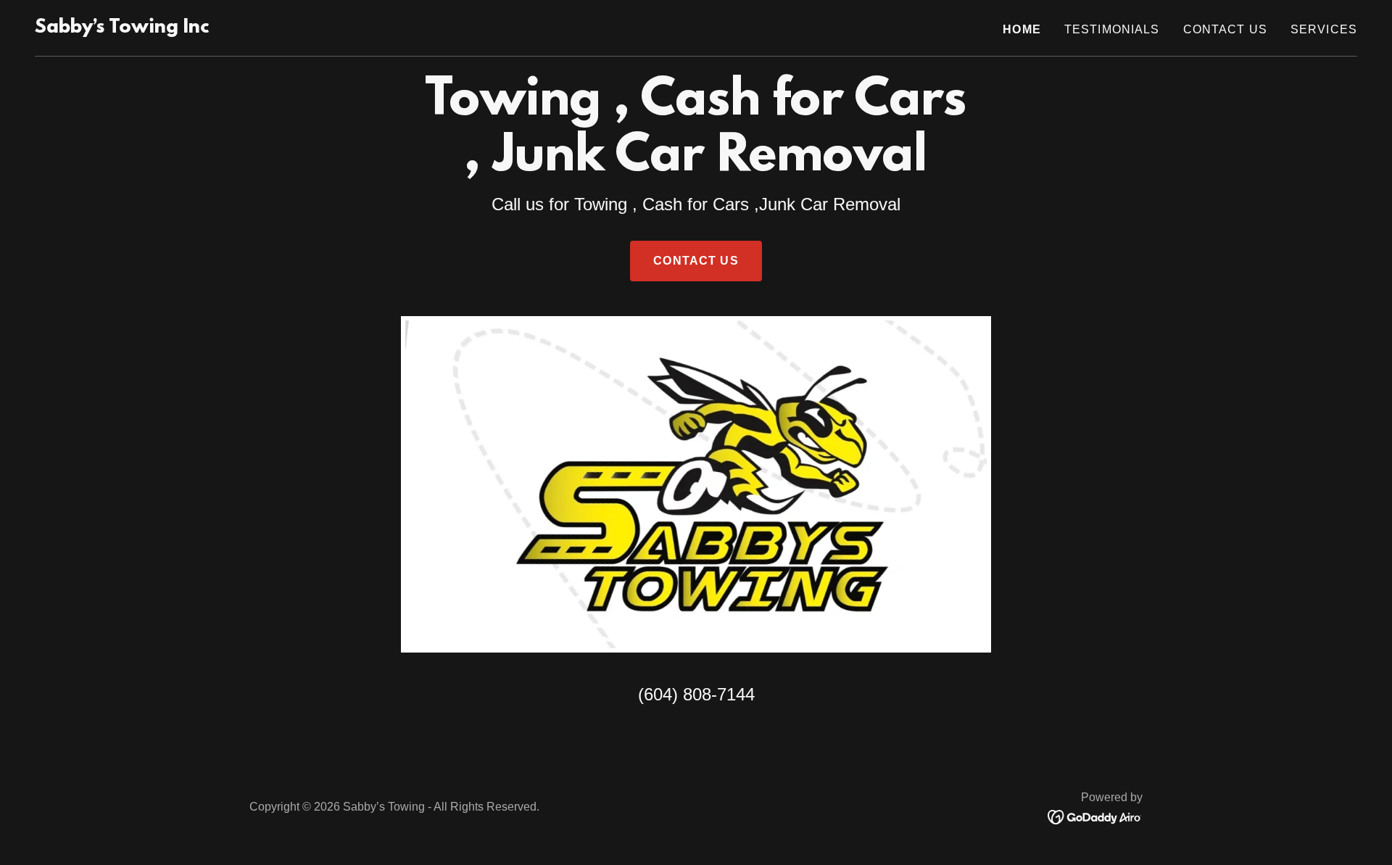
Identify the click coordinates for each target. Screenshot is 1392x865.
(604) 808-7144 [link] (696, 694)
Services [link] (1323, 29)
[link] (122, 28)
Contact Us (695, 260)
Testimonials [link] (1112, 29)
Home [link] (1022, 29)
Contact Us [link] (1225, 29)
